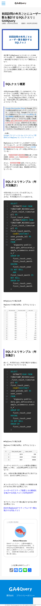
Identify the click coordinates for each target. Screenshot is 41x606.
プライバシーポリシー (25, 595)
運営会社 (10, 595)
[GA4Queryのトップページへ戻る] (20, 3)
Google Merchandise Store (15, 108)
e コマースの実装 (26, 114)
